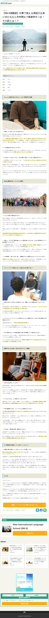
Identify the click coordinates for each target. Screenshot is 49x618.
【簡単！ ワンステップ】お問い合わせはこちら (24, 505)
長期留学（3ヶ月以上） (20, 26)
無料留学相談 (24, 603)
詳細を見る (30, 533)
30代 (8, 26)
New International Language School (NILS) (13, 23)
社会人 (12, 26)
